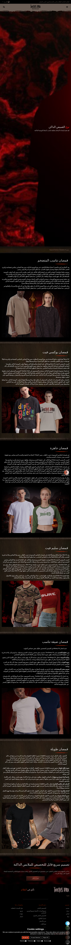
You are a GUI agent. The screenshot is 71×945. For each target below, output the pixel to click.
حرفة (67, 911)
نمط (68, 916)
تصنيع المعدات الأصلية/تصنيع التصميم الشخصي (36, 912)
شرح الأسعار (42, 921)
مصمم (67, 908)
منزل (67, 250)
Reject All (45, 937)
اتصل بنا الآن (35, 878)
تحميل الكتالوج (42, 918)
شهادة (21, 914)
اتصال (21, 916)
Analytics (39, 941)
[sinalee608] (67, 923)
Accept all (25, 937)
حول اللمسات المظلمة (17, 908)
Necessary (47, 941)
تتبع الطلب (43, 924)
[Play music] (66, 472)
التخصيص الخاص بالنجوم (39, 915)
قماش (67, 914)
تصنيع (21, 911)
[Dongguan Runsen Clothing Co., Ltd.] (35, 7)
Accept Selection (35, 937)
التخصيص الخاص (41, 908)
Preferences (31, 941)
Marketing (22, 941)
